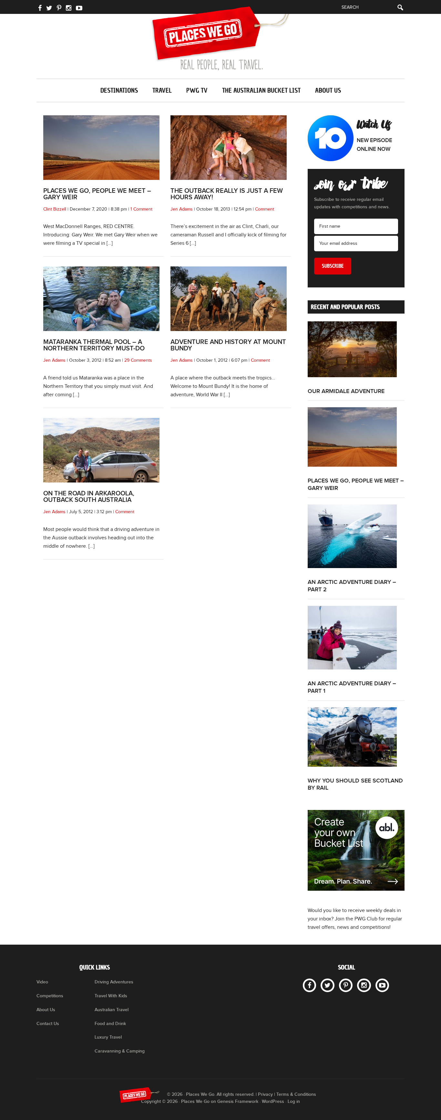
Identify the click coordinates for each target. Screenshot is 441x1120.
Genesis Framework (237, 1101)
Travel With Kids (111, 996)
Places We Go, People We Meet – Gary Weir (97, 194)
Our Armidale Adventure (346, 391)
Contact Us (47, 1023)
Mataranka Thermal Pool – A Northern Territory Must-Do (94, 345)
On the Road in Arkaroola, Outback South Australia (88, 497)
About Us (45, 1009)
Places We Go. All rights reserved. (220, 1094)
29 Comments (138, 360)
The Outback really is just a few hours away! (226, 194)
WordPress (273, 1101)
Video (42, 982)
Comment (264, 209)
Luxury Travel (108, 1037)
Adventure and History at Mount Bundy (228, 345)
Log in (294, 1101)
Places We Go (220, 38)
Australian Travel (111, 1009)
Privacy (265, 1094)
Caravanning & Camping (120, 1051)
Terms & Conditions (296, 1094)
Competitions (49, 996)
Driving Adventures (114, 982)
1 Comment (141, 209)
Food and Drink (110, 1023)
